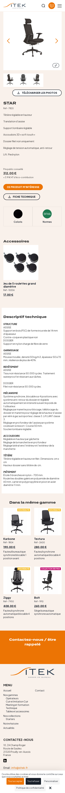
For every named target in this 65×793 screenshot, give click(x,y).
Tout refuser (33, 781)
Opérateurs (12, 698)
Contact (39, 690)
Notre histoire (10, 723)
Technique (11, 707)
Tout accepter (15, 781)
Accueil (7, 690)
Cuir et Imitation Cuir (17, 701)
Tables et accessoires (17, 711)
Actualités (8, 727)
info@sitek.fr (20, 767)
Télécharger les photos (39, 92)
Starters (10, 718)
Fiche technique (24, 196)
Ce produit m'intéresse (23, 186)
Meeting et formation (17, 704)
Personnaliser (51, 781)
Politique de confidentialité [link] (30, 788)
